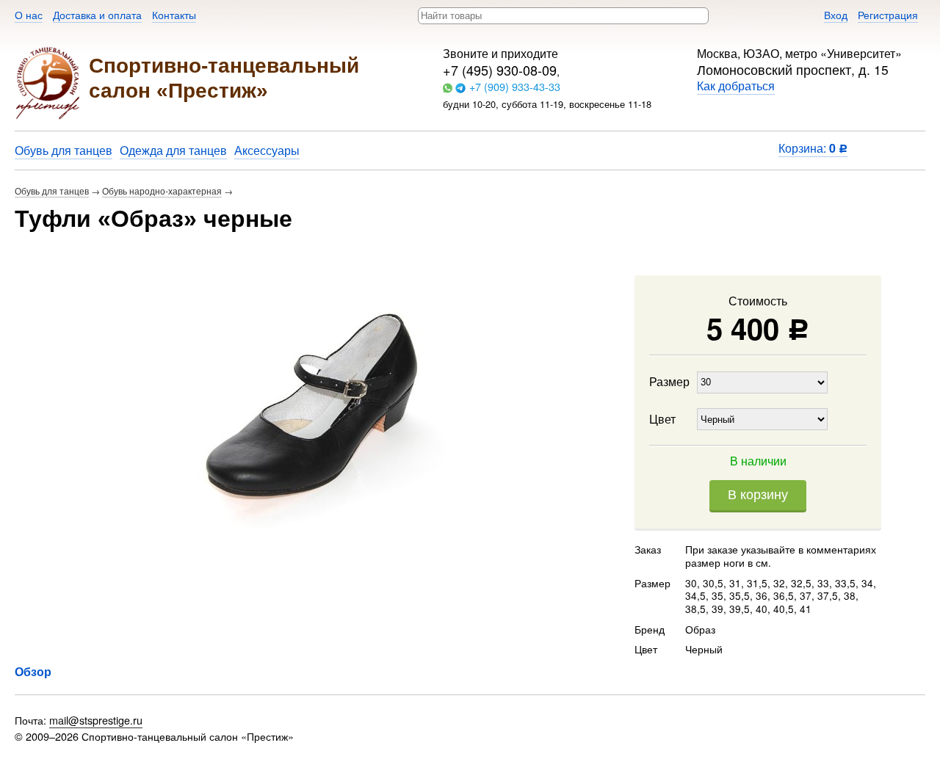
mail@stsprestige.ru (95, 719)
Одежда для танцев (173, 150)
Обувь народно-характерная (162, 190)
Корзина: (812, 147)
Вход (835, 14)
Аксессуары (267, 150)
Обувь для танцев (63, 150)
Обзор (33, 671)
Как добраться (736, 85)
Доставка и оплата (97, 14)
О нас (29, 14)
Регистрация (888, 14)
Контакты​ (174, 14)
